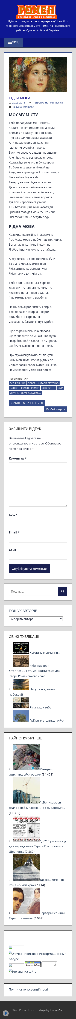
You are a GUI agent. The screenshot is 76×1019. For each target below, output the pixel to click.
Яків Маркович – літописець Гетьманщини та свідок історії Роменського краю (34, 671)
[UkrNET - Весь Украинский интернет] (38, 959)
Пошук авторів (23, 610)
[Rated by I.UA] (16, 948)
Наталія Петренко (48, 383)
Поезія (59, 102)
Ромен (25, 387)
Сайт (12, 550)
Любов (32, 383)
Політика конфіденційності (28, 989)
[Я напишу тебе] (21, 707)
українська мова (31, 392)
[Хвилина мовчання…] (21, 652)
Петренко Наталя (43, 102)
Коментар (18, 458)
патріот (14, 387)
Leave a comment (23, 106)
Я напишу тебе (40, 707)
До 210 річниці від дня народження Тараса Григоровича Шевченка (37, 846)
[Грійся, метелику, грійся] (21, 720)
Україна (14, 392)
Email (14, 532)
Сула (60, 387)
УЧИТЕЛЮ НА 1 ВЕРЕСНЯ (27, 403)
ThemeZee (56, 1010)
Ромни (35, 387)
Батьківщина (17, 383)
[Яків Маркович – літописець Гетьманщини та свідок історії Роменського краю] (21, 666)
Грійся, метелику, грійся (47, 720)
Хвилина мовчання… (45, 652)
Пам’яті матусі (54, 409)
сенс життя (48, 387)
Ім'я (13, 515)
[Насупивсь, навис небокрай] (21, 689)
